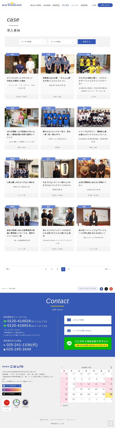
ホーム (4, 288)
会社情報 (46, 5)
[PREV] (62, 367)
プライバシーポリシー (57, 419)
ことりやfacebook (10, 385)
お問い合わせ (44, 419)
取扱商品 (56, 5)
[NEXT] (110, 367)
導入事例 (65, 5)
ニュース (74, 5)
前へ (8, 269)
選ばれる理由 (35, 5)
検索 (94, 5)
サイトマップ (71, 419)
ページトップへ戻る (110, 423)
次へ (107, 269)
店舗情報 (84, 5)
